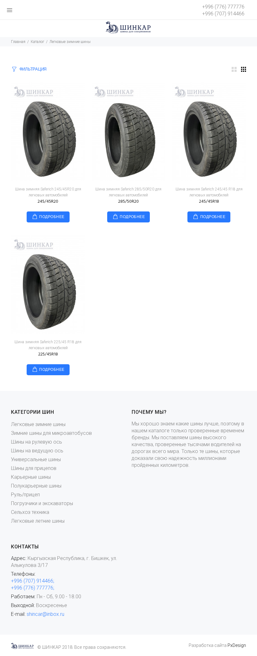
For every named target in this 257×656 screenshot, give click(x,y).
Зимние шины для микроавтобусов (51, 433)
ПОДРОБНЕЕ (51, 217)
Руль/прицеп (25, 495)
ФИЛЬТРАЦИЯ (32, 69)
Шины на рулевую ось (36, 442)
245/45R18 (209, 201)
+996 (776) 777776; (32, 588)
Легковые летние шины (38, 521)
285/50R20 (128, 201)
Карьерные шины (31, 477)
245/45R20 (48, 201)
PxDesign (237, 645)
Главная (18, 42)
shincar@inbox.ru (45, 614)
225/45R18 (48, 354)
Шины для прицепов (33, 468)
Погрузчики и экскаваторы (42, 503)
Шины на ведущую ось (37, 451)
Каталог (37, 42)
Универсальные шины (36, 459)
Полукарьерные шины (36, 486)
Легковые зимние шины (38, 424)
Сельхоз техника (30, 512)
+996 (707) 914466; (32, 581)
